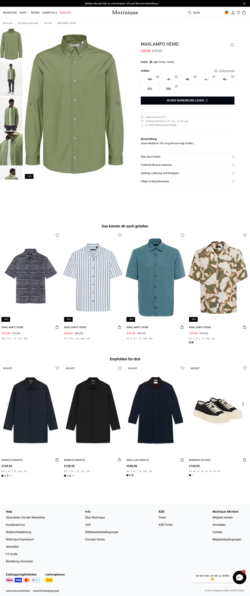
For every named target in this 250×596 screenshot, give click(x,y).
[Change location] (227, 13)
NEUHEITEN (10, 12)
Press (162, 517)
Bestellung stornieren (19, 561)
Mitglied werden (222, 517)
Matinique (8, 23)
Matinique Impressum (20, 539)
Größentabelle (226, 70)
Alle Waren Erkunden (28, 23)
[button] (187, 156)
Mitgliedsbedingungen (226, 539)
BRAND (35, 12)
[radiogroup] (187, 84)
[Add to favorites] (232, 44)
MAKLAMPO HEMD (66, 23)
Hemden (48, 23)
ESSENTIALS (49, 12)
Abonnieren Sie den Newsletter (25, 517)
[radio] (150, 89)
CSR (88, 525)
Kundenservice (15, 525)
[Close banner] (244, 3)
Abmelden (12, 546)
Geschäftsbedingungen (46, 590)
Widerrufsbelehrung (18, 532)
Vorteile (217, 532)
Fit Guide (11, 554)
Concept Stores (95, 539)
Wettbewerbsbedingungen (102, 532)
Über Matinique (95, 517)
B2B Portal (165, 525)
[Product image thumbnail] (11, 44)
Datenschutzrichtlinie (18, 590)
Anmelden (218, 525)
